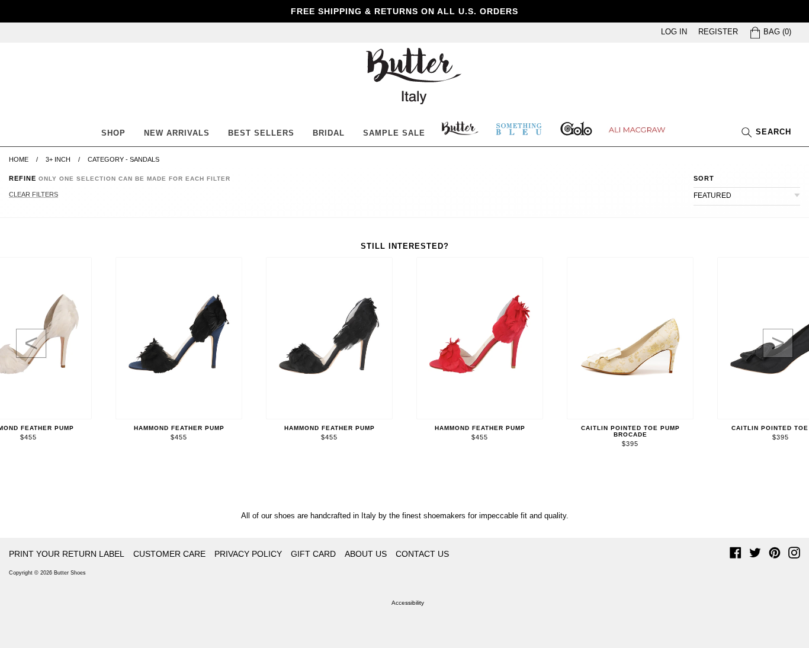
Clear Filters (33, 194)
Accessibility (407, 602)
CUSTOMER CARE (169, 554)
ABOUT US (366, 554)
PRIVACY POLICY (248, 554)
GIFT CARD (313, 554)
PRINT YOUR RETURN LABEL (66, 554)
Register (718, 31)
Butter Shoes (70, 573)
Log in (674, 31)
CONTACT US (422, 554)
